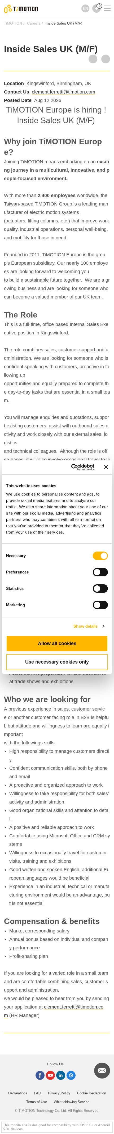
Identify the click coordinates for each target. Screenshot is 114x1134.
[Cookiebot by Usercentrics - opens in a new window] (71, 467)
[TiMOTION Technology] (21, 8)
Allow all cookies (57, 643)
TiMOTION (13, 23)
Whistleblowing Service (71, 1102)
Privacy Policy (59, 1093)
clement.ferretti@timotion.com (63, 92)
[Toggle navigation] (104, 1)
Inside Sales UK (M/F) (64, 23)
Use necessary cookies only (57, 662)
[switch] (100, 572)
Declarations (17, 1093)
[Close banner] (106, 467)
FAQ (37, 1093)
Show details (85, 626)
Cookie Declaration (91, 1093)
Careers (34, 23)
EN (85, 8)
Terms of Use (36, 1102)
